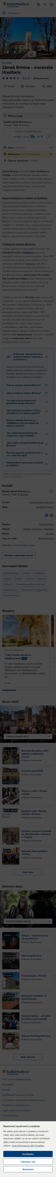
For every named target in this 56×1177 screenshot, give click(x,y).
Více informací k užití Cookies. (28, 1145)
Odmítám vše (28, 1161)
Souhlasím (28, 1154)
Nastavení (28, 1169)
